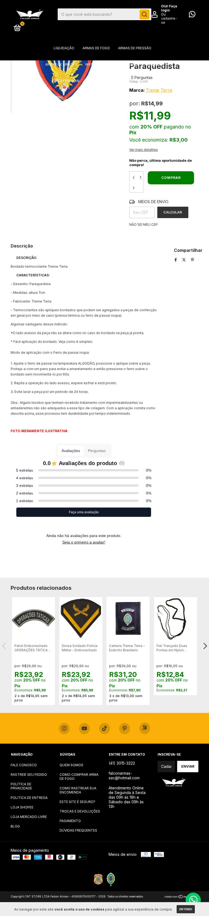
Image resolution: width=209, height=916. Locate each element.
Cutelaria (102, 97)
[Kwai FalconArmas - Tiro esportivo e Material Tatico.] (144, 728)
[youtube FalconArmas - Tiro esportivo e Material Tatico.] (84, 728)
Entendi (185, 909)
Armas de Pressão (134, 48)
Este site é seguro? (77, 802)
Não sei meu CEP (143, 224)
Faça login (169, 8)
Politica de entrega (29, 798)
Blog (15, 826)
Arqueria (155, 64)
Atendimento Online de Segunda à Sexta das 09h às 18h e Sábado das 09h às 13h (127, 797)
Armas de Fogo (96, 48)
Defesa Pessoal (66, 81)
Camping (55, 97)
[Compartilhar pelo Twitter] (184, 259)
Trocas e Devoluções (80, 811)
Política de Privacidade (21, 786)
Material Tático (100, 64)
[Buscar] (144, 14)
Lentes (78, 97)
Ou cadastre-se (169, 18)
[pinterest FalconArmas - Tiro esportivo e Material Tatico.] (124, 728)
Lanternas (148, 81)
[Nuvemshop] (181, 897)
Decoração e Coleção (109, 81)
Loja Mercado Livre (29, 817)
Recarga (153, 97)
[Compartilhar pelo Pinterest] (192, 259)
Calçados (128, 97)
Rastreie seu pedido (29, 775)
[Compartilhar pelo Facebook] (176, 259)
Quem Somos (71, 765)
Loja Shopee (22, 807)
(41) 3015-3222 (122, 763)
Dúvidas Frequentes (78, 830)
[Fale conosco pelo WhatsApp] (192, 15)
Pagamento (70, 821)
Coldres (131, 64)
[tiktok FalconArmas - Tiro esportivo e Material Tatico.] (104, 728)
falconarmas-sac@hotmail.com (124, 775)
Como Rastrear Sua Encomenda (78, 790)
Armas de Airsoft (61, 64)
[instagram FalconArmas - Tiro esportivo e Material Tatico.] (64, 728)
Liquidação (64, 48)
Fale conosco (24, 765)
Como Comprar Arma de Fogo (79, 777)
